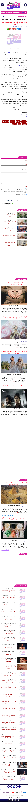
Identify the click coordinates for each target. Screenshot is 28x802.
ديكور (26, 16)
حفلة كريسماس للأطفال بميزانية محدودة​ (8, 729)
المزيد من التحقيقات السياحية (7, 515)
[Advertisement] (14, 141)
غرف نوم (24, 124)
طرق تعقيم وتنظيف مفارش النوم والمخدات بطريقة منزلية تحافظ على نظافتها (8, 244)
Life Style (18, 121)
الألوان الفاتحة (18, 65)
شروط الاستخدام (24, 188)
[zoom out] (7, 16)
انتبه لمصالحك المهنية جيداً (8, 604)
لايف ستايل (24, 121)
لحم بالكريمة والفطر (8, 743)
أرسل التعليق (23, 206)
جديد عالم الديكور (20, 16)
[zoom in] (3, 16)
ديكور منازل (12, 121)
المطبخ (19, 124)
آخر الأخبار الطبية (5, 549)
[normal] (5, 16)
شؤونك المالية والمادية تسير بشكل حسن (8, 611)
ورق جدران (10, 52)
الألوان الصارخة (6, 121)
